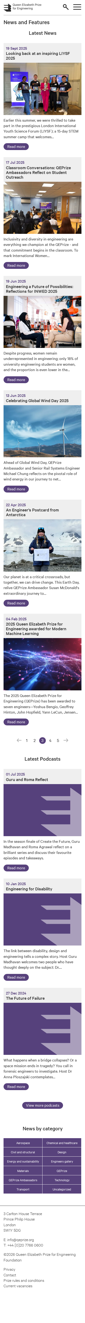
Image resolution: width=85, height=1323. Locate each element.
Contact (10, 1274)
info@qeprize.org (20, 1239)
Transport (23, 1189)
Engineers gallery (62, 1161)
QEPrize (62, 1170)
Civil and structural (23, 1152)
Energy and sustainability (23, 1161)
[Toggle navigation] (77, 7)
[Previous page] (19, 740)
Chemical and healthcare (62, 1143)
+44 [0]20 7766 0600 (25, 1244)
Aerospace (23, 1143)
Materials (23, 1170)
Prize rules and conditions (24, 1280)
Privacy (9, 1268)
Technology (62, 1180)
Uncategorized (62, 1189)
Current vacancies (18, 1285)
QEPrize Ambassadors (23, 1180)
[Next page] (66, 740)
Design (62, 1152)
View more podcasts (42, 1105)
